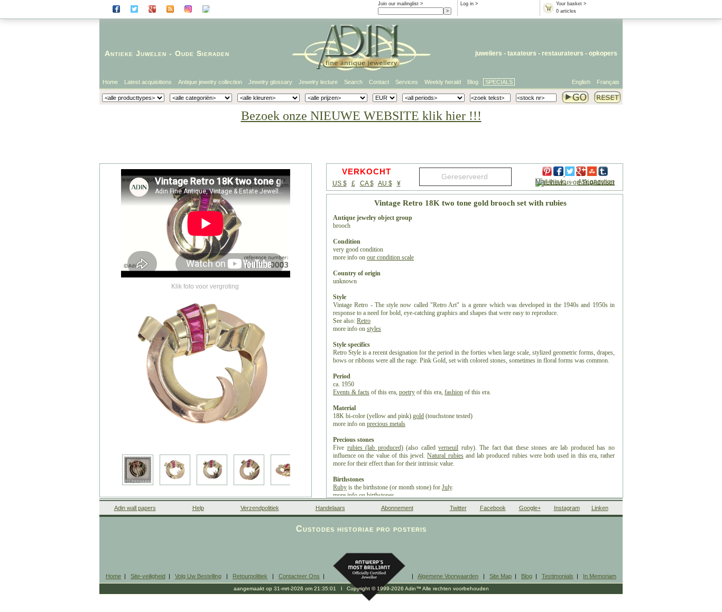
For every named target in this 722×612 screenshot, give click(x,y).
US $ (339, 183)
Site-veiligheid (148, 576)
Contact (379, 82)
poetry (407, 392)
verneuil (448, 447)
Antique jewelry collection (210, 82)
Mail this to (550, 182)
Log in (467, 3)
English (581, 82)
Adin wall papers (135, 508)
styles (374, 328)
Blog (472, 82)
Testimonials (557, 576)
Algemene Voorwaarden (448, 576)
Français (608, 82)
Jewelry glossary (270, 82)
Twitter (458, 508)
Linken (599, 508)
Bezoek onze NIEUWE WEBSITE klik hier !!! (361, 116)
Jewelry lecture (318, 82)
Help (198, 508)
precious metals (386, 424)
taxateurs (521, 53)
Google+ (530, 508)
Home (110, 82)
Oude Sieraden (202, 53)
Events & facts (351, 392)
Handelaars (330, 508)
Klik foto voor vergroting (205, 286)
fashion (454, 392)
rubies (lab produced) (375, 447)
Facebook (493, 508)
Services (406, 82)
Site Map (500, 576)
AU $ (385, 183)
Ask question (596, 182)
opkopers (603, 53)
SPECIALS (499, 82)
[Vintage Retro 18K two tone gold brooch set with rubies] (205, 364)
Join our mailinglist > (400, 3)
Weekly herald (442, 82)
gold (418, 416)
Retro (364, 320)
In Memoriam (599, 576)
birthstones (380, 495)
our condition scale (390, 257)
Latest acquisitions (148, 82)
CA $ (367, 183)
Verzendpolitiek (259, 508)
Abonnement (397, 508)
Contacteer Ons (299, 576)
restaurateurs (563, 53)
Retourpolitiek (250, 576)
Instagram (567, 508)
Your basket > (571, 3)
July (447, 487)
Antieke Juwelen (135, 53)
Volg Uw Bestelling (198, 576)
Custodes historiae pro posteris (361, 528)
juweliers (488, 53)
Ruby (340, 487)
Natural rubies (445, 455)
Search (353, 82)
